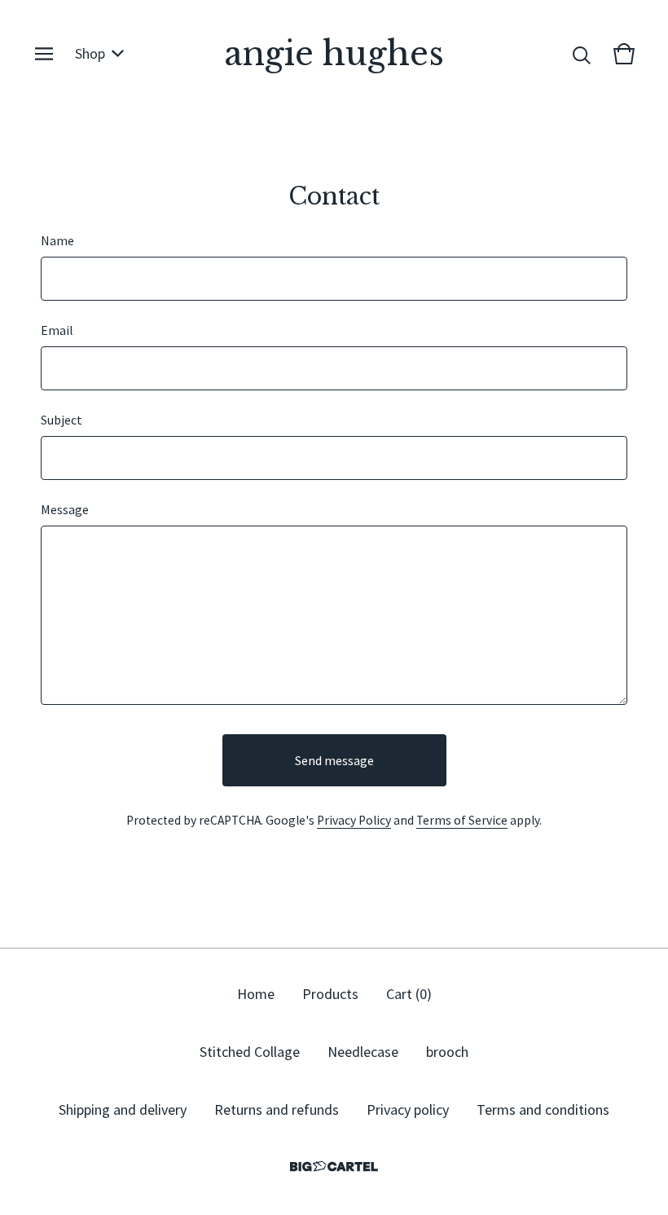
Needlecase (362, 1051)
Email (57, 330)
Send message (334, 760)
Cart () (409, 993)
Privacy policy (408, 1109)
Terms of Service (462, 820)
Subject (61, 420)
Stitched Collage (250, 1051)
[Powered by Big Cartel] (334, 1166)
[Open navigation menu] (44, 53)
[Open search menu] (581, 53)
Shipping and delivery (123, 1109)
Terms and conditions (543, 1109)
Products (330, 993)
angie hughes (334, 53)
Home (256, 993)
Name (57, 240)
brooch (447, 1051)
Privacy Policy (354, 820)
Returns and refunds (276, 1109)
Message (65, 509)
